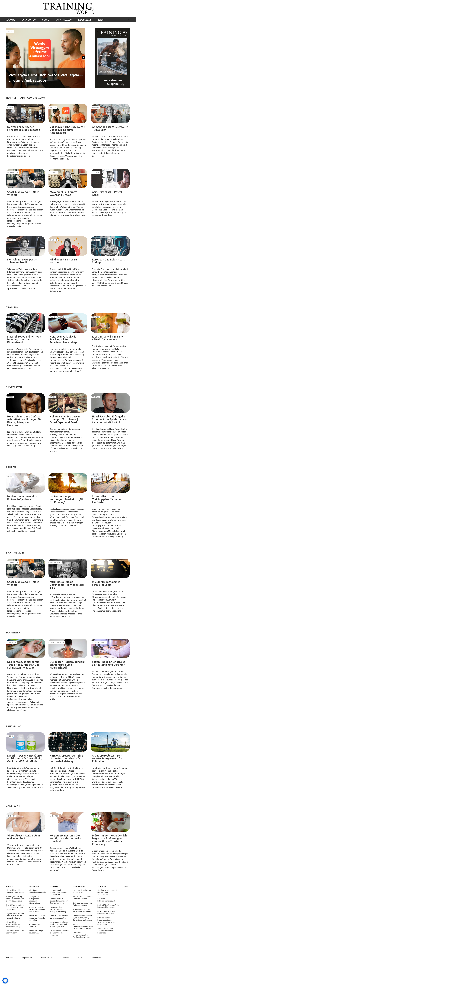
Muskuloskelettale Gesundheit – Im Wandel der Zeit (67, 584)
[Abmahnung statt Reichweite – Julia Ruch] (110, 113)
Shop (101, 20)
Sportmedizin (12, 31)
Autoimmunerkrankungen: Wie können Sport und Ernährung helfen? (59, 924)
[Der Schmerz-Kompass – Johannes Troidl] (25, 246)
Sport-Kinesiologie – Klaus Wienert (39, 80)
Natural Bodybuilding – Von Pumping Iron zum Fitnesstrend (24, 339)
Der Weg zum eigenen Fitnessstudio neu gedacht (23, 128)
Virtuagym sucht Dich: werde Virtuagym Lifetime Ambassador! (67, 129)
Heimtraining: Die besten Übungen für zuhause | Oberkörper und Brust (65, 419)
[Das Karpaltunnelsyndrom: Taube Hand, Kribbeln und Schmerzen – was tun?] (25, 648)
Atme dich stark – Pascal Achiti (107, 193)
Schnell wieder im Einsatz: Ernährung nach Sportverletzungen (59, 901)
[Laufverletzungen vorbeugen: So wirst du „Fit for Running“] (67, 483)
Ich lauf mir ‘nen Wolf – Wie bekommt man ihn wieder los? (37, 918)
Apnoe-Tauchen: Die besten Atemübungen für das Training (37, 909)
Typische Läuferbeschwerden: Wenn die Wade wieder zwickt (83, 926)
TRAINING (10, 20)
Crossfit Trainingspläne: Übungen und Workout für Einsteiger (15, 907)
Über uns (9, 958)
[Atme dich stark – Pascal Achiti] (110, 178)
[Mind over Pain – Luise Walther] (67, 246)
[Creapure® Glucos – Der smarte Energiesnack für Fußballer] (110, 742)
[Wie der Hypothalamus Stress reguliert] (110, 568)
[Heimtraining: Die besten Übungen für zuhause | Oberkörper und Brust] (67, 403)
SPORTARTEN (28, 20)
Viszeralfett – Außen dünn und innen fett (23, 837)
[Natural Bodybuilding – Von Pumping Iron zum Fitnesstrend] (25, 323)
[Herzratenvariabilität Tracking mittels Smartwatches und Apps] (67, 323)
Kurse (45, 20)
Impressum (27, 958)
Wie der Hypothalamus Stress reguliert (106, 583)
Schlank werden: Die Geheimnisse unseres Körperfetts (105, 931)
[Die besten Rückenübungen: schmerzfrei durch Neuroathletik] (67, 648)
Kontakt (65, 958)
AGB (80, 958)
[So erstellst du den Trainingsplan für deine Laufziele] (110, 483)
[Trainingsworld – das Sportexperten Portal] (68, 8)
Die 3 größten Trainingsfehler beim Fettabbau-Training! (13, 924)
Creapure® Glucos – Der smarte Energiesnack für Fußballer (107, 758)
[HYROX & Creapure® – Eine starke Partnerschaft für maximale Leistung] (67, 742)
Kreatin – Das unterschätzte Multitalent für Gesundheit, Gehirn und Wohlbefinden (24, 758)
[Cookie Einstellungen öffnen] (5, 983)
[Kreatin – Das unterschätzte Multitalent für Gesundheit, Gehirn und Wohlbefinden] (25, 742)
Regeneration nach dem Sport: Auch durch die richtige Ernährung (15, 916)
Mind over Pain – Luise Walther (63, 261)
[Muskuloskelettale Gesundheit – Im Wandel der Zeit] (67, 568)
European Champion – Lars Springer (108, 261)
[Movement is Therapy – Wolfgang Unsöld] (67, 178)
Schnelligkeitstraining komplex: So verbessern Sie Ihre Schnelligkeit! (15, 899)
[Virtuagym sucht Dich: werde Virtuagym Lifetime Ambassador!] (67, 113)
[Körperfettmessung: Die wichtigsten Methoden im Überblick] (67, 822)
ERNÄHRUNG (84, 20)
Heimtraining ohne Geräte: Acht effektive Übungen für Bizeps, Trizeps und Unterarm (24, 421)
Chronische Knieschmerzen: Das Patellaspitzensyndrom (81, 935)
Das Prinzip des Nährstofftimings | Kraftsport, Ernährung (58, 909)
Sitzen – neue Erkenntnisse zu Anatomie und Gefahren (108, 663)
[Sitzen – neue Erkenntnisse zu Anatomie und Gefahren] (110, 648)
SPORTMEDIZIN (63, 20)
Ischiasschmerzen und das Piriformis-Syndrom (23, 498)
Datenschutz (46, 958)
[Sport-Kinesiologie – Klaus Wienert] (25, 178)
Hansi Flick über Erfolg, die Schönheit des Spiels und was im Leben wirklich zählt (110, 419)
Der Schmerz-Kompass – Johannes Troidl (22, 261)
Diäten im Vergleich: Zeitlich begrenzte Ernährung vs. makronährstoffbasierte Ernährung (109, 840)
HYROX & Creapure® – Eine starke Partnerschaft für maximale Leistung (66, 758)
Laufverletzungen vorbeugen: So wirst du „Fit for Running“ (66, 499)
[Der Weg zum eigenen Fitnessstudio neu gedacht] (25, 113)
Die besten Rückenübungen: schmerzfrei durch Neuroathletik (67, 664)
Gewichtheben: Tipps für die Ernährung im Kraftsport (59, 933)
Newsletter (96, 958)
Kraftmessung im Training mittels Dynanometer (108, 338)
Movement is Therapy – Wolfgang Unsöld (64, 193)
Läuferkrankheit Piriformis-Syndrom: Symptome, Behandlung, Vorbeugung (83, 918)
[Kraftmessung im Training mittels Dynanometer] (110, 323)
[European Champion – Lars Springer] (110, 246)
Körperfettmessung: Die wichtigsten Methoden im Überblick (65, 838)
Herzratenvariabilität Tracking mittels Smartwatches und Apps (65, 339)
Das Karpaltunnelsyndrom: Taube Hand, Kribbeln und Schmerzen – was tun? (23, 664)
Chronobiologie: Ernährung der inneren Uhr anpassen (58, 892)
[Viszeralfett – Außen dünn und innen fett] (25, 822)
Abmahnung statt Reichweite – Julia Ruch (110, 128)
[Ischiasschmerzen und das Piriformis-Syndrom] (25, 483)
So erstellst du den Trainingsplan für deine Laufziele (106, 499)
